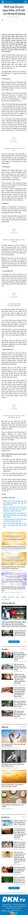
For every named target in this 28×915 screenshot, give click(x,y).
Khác (3, 788)
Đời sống (16, 708)
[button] (25, 641)
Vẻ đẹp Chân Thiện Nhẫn (7, 747)
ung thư (17, 597)
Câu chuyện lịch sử (18, 671)
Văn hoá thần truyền (18, 839)
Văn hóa (16, 884)
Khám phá (16, 661)
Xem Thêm (14, 641)
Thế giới (16, 698)
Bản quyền (10, 911)
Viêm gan (7, 599)
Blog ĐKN (16, 685)
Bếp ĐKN (4, 808)
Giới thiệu (4, 910)
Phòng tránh (11, 597)
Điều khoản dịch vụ (16, 910)
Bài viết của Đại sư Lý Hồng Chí (8, 550)
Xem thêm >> (23, 649)
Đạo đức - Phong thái (6, 768)
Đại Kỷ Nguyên (9, 906)
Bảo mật (4, 911)
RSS (9, 910)
